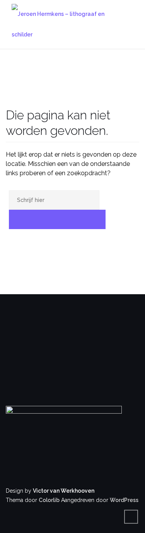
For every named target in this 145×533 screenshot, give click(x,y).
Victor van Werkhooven (63, 491)
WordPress (124, 500)
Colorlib (49, 500)
